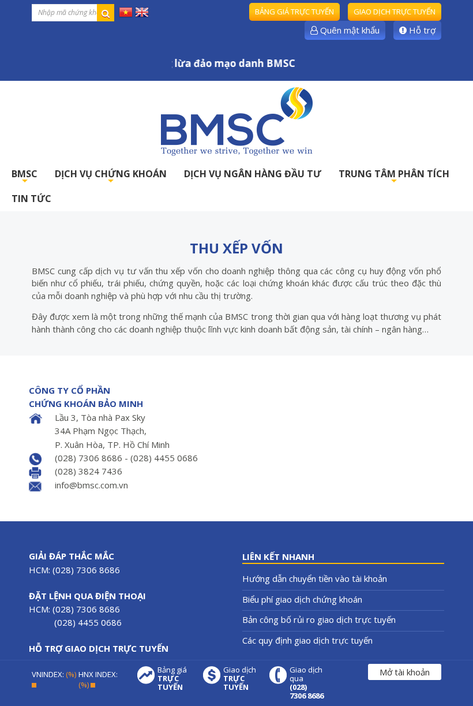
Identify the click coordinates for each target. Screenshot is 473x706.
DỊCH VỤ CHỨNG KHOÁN (111, 176)
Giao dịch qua (307, 683)
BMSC (24, 176)
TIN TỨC (31, 198)
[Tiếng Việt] (126, 11)
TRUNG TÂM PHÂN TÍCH (394, 176)
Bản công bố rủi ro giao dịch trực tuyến (319, 619)
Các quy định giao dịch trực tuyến (307, 640)
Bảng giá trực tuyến (294, 11)
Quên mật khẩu (349, 30)
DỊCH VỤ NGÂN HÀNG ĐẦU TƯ (252, 173)
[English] (142, 11)
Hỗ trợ (421, 30)
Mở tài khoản (405, 672)
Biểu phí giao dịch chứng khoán (302, 599)
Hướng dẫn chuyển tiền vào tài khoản (314, 578)
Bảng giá (172, 679)
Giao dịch (239, 679)
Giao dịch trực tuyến (395, 11)
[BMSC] (236, 121)
